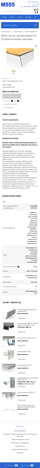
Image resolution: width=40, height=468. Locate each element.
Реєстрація (35, 2)
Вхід (29, 2)
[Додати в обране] (36, 46)
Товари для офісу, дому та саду (20, 439)
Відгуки (12, 17)
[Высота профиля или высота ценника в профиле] (18, 267)
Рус (34, 4)
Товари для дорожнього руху (20, 449)
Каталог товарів (10, 25)
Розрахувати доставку (10, 104)
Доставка (28, 17)
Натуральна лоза (20, 446)
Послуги (20, 17)
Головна (4, 17)
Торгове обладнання (20, 431)
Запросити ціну (13, 96)
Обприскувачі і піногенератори (20, 443)
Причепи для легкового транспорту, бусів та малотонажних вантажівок (20, 435)
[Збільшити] (20, 58)
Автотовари (20, 452)
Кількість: (7, 101)
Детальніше (21, 318)
